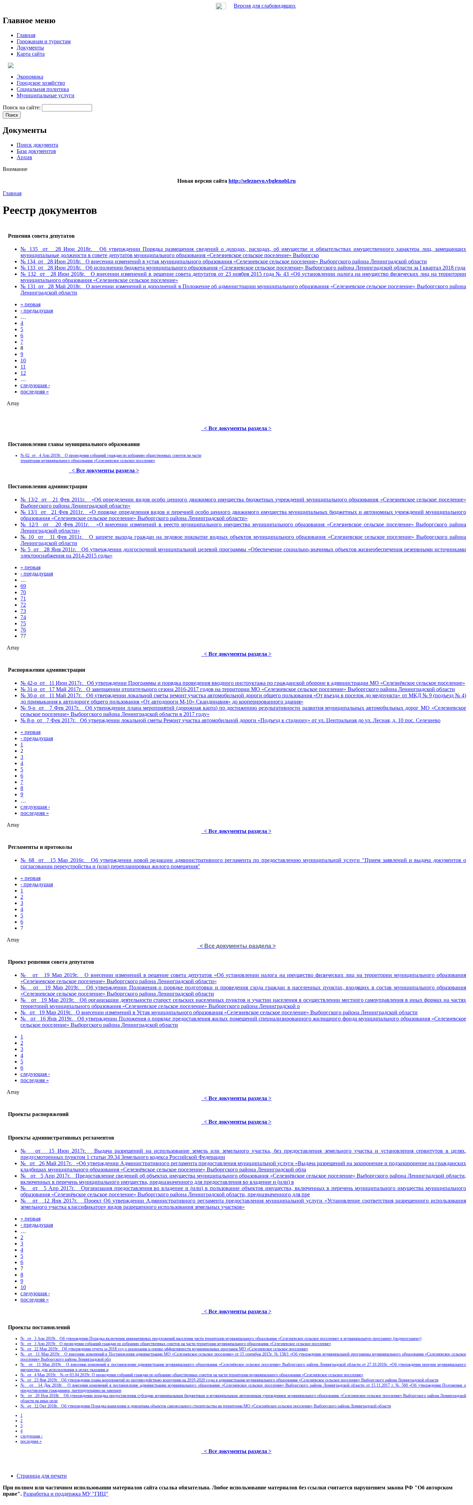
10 (23, 360)
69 (23, 586)
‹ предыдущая (36, 311)
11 (23, 367)
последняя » (34, 392)
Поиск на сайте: (22, 107)
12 (23, 373)
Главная (12, 193)
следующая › (35, 385)
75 (23, 623)
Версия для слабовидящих (265, 6)
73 (23, 611)
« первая (30, 304)
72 (23, 605)
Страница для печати (42, 1476)
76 (23, 630)
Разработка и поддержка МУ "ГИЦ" (65, 1494)
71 (23, 598)
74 (23, 617)
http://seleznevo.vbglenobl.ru (262, 181)
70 (23, 592)
